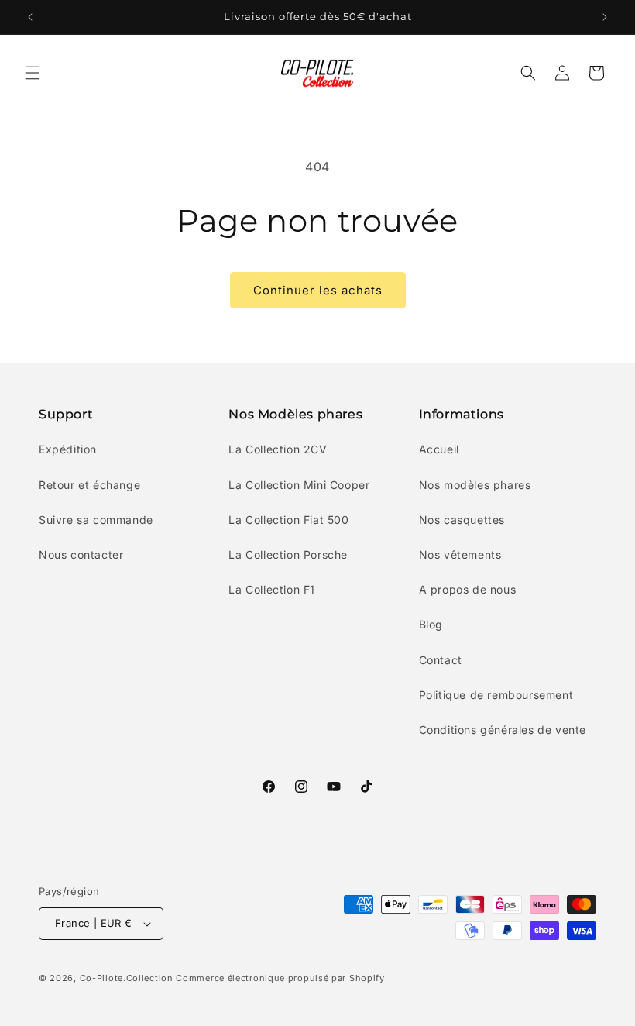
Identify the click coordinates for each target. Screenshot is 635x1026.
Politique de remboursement (496, 694)
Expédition (68, 449)
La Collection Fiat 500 (288, 519)
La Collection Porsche (288, 554)
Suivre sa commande (96, 519)
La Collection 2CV (277, 449)
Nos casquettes (462, 519)
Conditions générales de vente (502, 729)
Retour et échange (89, 484)
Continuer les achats (318, 290)
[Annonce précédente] (30, 17)
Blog (431, 624)
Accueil (439, 449)
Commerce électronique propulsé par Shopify (280, 978)
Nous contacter (81, 554)
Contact (440, 659)
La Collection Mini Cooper (298, 484)
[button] (32, 73)
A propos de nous (468, 589)
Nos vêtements (460, 554)
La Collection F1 (271, 589)
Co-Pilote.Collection (126, 978)
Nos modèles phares (475, 484)
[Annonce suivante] (605, 17)
